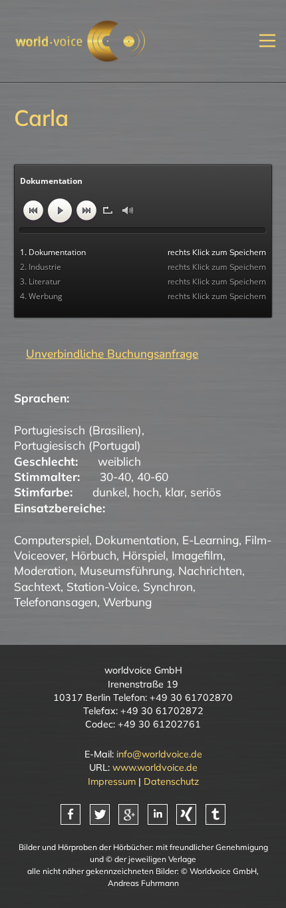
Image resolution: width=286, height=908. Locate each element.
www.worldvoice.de (155, 767)
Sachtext (37, 587)
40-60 (152, 477)
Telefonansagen (55, 602)
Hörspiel (144, 555)
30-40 (115, 477)
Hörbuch (93, 555)
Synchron (168, 587)
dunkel (109, 492)
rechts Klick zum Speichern (217, 252)
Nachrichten (210, 571)
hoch (146, 492)
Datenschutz (171, 781)
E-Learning (210, 540)
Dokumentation (135, 540)
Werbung (127, 602)
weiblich (119, 461)
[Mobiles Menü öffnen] (267, 41)
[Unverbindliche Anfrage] (106, 354)
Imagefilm (197, 555)
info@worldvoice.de (159, 754)
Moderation (44, 571)
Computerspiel (51, 540)
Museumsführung (126, 571)
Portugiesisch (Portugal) (77, 445)
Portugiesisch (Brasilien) (78, 430)
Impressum (112, 781)
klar (174, 492)
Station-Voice (102, 587)
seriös (205, 492)
